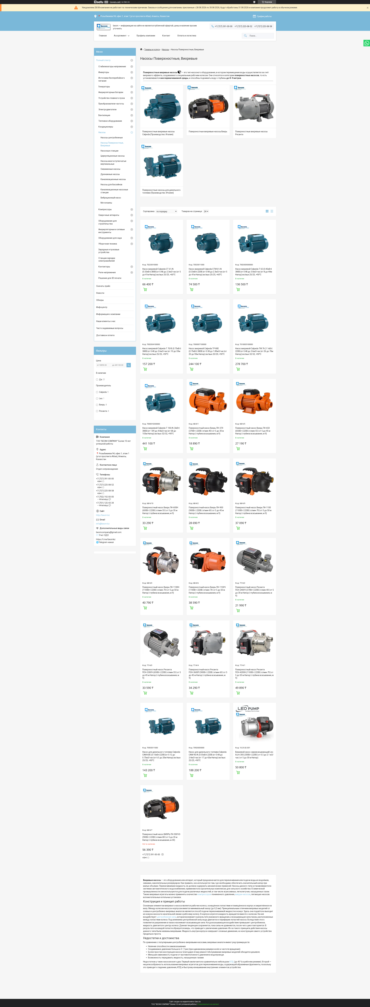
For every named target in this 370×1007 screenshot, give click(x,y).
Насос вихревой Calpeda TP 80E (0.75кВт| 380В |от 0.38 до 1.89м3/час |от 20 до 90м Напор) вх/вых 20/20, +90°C (208, 351)
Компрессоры (105, 209)
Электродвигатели (107, 109)
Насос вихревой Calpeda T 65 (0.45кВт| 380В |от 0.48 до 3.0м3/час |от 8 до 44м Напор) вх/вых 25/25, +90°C (253, 272)
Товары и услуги (152, 49)
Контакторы (104, 266)
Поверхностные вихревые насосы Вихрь (208, 131)
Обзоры (100, 300)
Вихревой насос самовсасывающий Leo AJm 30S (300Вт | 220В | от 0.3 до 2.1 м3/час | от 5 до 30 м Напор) (254, 755)
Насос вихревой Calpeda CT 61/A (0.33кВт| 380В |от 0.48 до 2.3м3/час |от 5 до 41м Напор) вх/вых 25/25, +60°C (161, 272)
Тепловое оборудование (110, 121)
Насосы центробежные (112, 137)
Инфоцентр (101, 307)
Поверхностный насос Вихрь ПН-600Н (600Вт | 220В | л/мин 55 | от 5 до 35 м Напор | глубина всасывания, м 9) (160, 510)
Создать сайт (115, 2)
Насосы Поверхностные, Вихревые (112, 144)
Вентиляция (104, 115)
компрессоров (204, 894)
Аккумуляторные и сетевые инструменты (111, 230)
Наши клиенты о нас (105, 321)
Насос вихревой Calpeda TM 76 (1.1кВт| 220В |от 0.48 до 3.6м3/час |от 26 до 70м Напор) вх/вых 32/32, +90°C (254, 351)
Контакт (166, 35)
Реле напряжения (107, 272)
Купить (145, 289)
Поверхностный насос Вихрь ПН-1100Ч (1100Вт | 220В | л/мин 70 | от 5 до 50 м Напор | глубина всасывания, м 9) (207, 590)
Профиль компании (146, 35)
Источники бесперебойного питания (111, 79)
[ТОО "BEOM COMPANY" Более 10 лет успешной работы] (103, 27)
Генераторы (104, 86)
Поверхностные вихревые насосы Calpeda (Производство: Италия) (158, 133)
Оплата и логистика (186, 35)
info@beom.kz (103, 524)
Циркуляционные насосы (113, 156)
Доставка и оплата (105, 335)
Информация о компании (108, 314)
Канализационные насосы (113, 179)
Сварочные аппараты (108, 215)
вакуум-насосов (242, 894)
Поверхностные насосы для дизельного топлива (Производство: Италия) (161, 191)
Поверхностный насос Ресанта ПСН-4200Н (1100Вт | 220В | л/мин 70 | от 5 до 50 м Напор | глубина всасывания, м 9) (254, 673)
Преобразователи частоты (111, 104)
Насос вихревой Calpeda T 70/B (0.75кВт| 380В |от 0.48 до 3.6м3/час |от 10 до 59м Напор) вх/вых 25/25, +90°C (161, 351)
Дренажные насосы (110, 174)
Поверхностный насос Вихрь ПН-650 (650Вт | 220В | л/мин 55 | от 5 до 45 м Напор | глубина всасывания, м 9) (252, 431)
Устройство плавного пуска (111, 98)
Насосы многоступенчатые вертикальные (113, 162)
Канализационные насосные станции (114, 191)
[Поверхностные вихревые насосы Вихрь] (208, 106)
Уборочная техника (107, 244)
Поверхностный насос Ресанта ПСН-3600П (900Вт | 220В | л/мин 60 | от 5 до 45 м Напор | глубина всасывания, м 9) (208, 673)
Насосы (165, 49)
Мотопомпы (106, 203)
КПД (231, 962)
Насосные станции (109, 151)
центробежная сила (166, 917)
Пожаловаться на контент (208, 1004)
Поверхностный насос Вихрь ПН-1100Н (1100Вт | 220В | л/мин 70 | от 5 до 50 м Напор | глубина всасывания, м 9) (160, 590)
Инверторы (103, 72)
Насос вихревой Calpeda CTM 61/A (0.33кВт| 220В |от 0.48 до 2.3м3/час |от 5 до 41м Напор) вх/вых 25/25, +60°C (208, 272)
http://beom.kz (103, 515)
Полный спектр (103, 60)
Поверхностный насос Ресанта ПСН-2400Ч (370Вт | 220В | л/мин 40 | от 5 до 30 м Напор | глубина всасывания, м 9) (254, 591)
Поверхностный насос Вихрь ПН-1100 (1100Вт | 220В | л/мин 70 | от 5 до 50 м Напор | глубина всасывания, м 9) (253, 510)
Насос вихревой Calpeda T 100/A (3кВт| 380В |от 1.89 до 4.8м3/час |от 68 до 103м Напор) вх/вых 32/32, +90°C (161, 431)
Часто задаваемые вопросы (109, 328)
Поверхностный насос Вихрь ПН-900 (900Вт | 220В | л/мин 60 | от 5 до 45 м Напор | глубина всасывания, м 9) (206, 510)
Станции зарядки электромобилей (106, 259)
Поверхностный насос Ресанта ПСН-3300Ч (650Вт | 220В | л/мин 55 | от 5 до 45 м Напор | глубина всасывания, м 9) (161, 673)
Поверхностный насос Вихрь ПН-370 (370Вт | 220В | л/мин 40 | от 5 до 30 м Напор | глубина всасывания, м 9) (206, 431)
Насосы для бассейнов (111, 184)
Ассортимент (120, 35)
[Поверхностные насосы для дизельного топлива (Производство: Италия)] (161, 164)
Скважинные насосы (110, 169)
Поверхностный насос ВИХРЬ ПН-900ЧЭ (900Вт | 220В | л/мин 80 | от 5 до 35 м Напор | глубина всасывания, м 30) (161, 837)
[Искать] (245, 36)
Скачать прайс (103, 286)
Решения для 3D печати (109, 278)
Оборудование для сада (110, 238)
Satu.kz (198, 1002)
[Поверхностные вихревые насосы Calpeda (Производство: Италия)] (161, 106)
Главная (103, 35)
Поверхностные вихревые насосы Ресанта (251, 133)
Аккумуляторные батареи (110, 92)
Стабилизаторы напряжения (112, 66)
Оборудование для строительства (107, 222)
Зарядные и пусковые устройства (108, 251)
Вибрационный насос (111, 198)
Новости (100, 293)
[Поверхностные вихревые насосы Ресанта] (254, 106)
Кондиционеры (105, 127)
